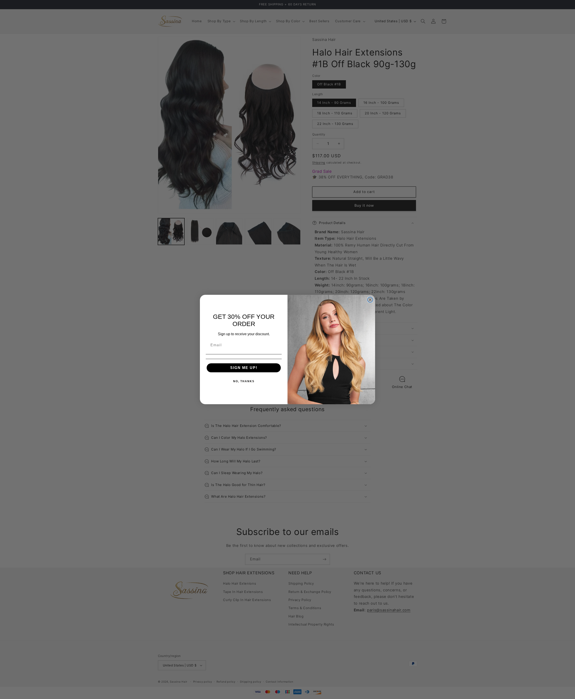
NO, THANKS (243, 381)
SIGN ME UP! (243, 368)
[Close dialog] (370, 299)
